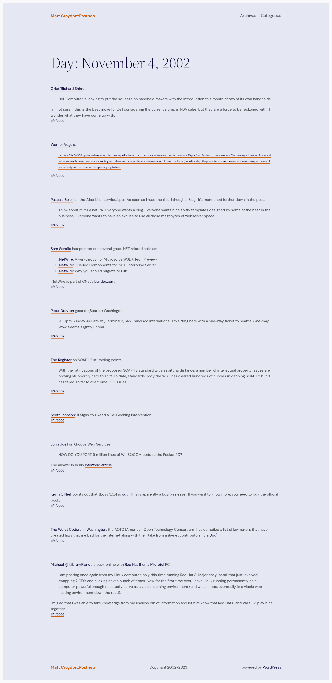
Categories (271, 15)
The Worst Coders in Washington (78, 529)
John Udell (59, 444)
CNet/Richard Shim (67, 88)
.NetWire (65, 259)
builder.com (104, 281)
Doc (212, 535)
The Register (61, 360)
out (125, 494)
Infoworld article (98, 465)
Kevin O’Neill (61, 494)
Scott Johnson (63, 415)
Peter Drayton (62, 310)
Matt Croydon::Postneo (73, 16)
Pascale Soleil (62, 199)
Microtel (157, 564)
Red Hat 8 (133, 564)
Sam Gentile (61, 248)
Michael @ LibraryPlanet (71, 564)
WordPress (272, 667)
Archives (248, 15)
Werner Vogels (63, 144)
